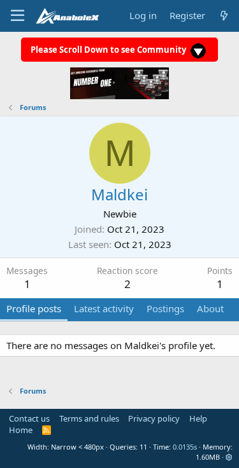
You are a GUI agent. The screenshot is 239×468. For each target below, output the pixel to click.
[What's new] (224, 15)
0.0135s (185, 446)
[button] (229, 457)
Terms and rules (89, 418)
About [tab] (210, 308)
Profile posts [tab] (33, 308)
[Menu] (18, 16)
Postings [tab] (165, 308)
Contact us (29, 418)
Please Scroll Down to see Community (109, 49)
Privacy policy (154, 418)
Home (21, 430)
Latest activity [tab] (104, 308)
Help (198, 418)
